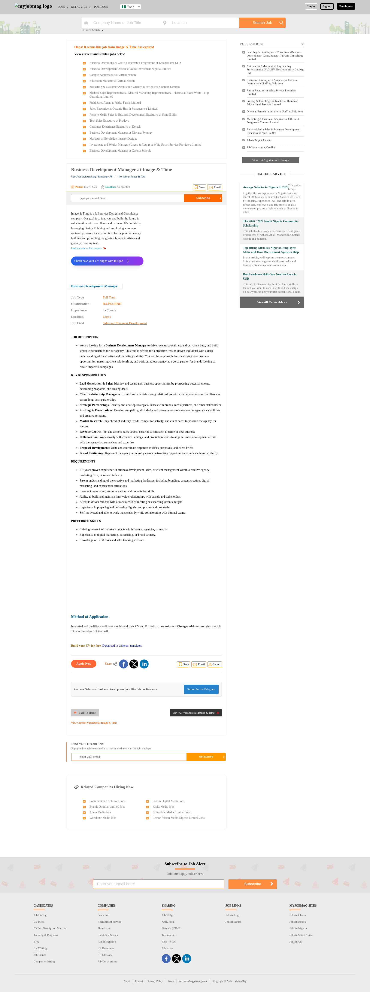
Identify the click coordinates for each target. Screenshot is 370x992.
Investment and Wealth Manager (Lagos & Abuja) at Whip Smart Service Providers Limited (145, 144)
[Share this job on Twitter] (133, 663)
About (127, 981)
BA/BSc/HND (112, 304)
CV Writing (40, 948)
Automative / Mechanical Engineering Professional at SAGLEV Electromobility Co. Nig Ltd (275, 69)
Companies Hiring (44, 961)
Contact (139, 981)
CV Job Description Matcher (50, 928)
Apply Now (83, 663)
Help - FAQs (169, 941)
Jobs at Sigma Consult (259, 140)
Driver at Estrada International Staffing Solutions (275, 111)
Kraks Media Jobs (163, 806)
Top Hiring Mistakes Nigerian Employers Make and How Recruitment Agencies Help (271, 250)
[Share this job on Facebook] (123, 663)
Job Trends (40, 954)
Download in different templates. (122, 645)
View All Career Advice (272, 302)
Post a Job (103, 915)
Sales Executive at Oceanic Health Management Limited (124, 108)
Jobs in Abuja (233, 921)
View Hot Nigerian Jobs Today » (270, 160)
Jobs (61, 6)
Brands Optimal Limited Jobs (107, 806)
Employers (346, 6)
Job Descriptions (107, 961)
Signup (327, 6)
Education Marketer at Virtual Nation (112, 80)
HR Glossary (105, 954)
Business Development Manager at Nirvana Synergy (121, 132)
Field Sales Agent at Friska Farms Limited (115, 102)
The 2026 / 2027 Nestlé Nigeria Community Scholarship (271, 223)
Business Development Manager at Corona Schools (120, 150)
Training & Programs (46, 935)
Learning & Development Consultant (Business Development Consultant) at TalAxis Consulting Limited (275, 56)
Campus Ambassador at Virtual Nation (113, 74)
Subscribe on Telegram (201, 689)
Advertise (167, 948)
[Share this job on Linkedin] (144, 663)
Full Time (109, 297)
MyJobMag (240, 981)
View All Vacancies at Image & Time (194, 712)
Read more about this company (86, 248)
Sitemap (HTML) (171, 928)
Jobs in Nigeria (298, 928)
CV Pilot (39, 921)
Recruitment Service (109, 921)
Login (311, 6)
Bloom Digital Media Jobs (168, 801)
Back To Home (87, 712)
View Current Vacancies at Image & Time (94, 722)
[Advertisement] (186, 241)
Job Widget (168, 915)
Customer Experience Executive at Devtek (115, 126)
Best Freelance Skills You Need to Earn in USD (270, 276)
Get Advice (79, 6)
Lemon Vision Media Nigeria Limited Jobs (178, 817)
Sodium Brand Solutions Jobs (107, 801)
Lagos (107, 316)
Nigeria (130, 6)
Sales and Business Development (125, 323)
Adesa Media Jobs (100, 812)
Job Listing (40, 915)
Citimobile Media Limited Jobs (171, 812)
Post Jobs (101, 6)
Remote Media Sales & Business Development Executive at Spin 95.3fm (133, 114)
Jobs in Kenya (297, 921)
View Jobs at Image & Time (131, 176)
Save (202, 187)
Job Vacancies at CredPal (261, 147)
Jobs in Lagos (233, 915)
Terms (171, 981)
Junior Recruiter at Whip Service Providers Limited (271, 92)
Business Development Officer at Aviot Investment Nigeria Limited (130, 68)
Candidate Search (108, 935)
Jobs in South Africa (301, 935)
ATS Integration (107, 941)
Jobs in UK (295, 941)
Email (217, 187)
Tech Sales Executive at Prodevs (109, 120)
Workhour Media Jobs (103, 817)
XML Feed (168, 921)
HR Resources (106, 948)
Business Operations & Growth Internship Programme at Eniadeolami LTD (135, 62)
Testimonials (169, 935)
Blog (36, 941)
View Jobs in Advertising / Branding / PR (91, 176)
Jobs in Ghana (297, 915)
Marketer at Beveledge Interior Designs (113, 138)
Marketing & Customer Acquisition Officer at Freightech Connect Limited (135, 86)
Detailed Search (91, 30)
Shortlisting (104, 928)
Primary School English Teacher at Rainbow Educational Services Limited (272, 102)
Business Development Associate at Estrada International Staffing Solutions (272, 81)
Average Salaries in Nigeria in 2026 (265, 187)
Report (217, 664)
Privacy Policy (155, 981)
